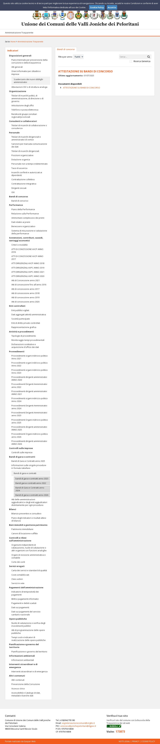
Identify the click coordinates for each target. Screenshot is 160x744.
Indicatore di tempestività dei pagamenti (25, 593)
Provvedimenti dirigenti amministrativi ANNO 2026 (29, 442)
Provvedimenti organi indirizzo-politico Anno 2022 (29, 364)
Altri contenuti (17, 675)
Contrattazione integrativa (23, 183)
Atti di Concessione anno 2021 (25, 280)
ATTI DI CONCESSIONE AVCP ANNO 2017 (27, 257)
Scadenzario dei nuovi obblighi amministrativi (28, 81)
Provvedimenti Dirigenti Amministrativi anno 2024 (29, 407)
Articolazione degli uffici (22, 105)
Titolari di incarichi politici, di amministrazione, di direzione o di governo (27, 98)
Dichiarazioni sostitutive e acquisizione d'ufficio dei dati (25, 345)
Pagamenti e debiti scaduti (23, 603)
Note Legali (124, 741)
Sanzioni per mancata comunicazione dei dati (29, 145)
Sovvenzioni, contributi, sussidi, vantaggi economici (26, 239)
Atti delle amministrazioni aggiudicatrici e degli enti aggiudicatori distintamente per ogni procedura (29, 502)
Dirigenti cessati (18, 188)
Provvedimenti (16, 351)
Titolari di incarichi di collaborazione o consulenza (29, 127)
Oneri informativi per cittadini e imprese (26, 72)
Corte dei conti (18, 562)
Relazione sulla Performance (25, 213)
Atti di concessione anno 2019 (25, 297)
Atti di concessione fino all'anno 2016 (28, 284)
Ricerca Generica (141, 61)
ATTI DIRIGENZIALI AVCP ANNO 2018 (27, 263)
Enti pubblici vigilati (20, 310)
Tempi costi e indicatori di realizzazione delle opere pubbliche (28, 639)
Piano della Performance (23, 209)
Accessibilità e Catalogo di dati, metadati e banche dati (25, 694)
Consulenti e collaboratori (23, 121)
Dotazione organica (20, 159)
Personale (14, 132)
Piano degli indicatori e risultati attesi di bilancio (28, 519)
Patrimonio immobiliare (22, 529)
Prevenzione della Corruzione (25, 684)
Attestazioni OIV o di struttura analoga (29, 87)
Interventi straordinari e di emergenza (23, 665)
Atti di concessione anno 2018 (25, 293)
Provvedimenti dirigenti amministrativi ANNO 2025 (29, 428)
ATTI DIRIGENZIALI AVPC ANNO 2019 (27, 267)
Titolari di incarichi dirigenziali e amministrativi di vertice (26, 138)
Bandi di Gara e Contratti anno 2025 (28, 461)
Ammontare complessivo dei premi (27, 217)
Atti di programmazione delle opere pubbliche (28, 631)
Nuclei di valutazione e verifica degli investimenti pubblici (28, 624)
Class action (17, 579)
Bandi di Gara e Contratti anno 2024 (29, 489)
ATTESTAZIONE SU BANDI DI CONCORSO (81, 87)
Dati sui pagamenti (20, 607)
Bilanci (12, 509)
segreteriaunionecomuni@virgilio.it (78, 723)
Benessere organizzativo (23, 226)
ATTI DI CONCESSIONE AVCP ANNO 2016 (27, 250)
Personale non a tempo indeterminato (29, 163)
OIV (13, 192)
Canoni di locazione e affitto (24, 533)
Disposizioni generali (20, 55)
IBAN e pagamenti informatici (25, 598)
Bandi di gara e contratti (22, 456)
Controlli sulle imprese (21, 448)
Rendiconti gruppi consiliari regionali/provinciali (24, 115)
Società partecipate (20, 318)
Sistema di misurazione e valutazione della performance (29, 232)
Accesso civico (18, 688)
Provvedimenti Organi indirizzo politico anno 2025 (29, 421)
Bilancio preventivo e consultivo (26, 513)
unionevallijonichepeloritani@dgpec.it (78, 726)
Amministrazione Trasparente (19, 32)
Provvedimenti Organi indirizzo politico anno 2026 (29, 435)
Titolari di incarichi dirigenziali (25, 151)
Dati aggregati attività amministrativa (28, 314)
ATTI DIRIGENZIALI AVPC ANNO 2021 (27, 271)
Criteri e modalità (19, 244)
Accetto (112, 7)
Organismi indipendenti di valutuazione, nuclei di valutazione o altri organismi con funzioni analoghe (29, 547)
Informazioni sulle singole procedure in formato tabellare (28, 466)
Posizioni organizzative (22, 155)
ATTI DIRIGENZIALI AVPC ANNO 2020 (27, 276)
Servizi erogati (17, 566)
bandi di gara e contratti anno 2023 (31, 478)
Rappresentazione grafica (23, 327)
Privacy (135, 741)
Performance (16, 205)
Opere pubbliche (18, 618)
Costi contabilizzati (20, 574)
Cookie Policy (148, 741)
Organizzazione (17, 91)
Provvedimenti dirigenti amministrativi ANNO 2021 (29, 393)
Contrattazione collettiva (23, 179)
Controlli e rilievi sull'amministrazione (20, 539)
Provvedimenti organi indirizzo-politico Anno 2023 (29, 371)
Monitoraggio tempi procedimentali (27, 340)
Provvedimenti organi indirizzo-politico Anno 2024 (29, 400)
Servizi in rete (17, 583)
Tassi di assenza (19, 168)
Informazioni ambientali (22, 655)
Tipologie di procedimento (23, 335)
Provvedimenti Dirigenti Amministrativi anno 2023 (29, 414)
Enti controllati (17, 305)
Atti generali (17, 66)
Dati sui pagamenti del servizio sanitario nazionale (25, 613)
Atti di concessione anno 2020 (25, 301)
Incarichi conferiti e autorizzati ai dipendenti (26, 174)
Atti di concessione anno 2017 (25, 289)
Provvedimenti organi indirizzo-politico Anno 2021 (29, 357)
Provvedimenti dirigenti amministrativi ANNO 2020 (29, 378)
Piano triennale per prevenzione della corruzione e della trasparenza (29, 61)
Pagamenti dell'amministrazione (26, 587)
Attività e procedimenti (21, 331)
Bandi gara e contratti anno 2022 (30, 483)
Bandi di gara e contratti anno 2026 (31, 495)
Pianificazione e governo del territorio (24, 646)
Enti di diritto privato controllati (25, 323)
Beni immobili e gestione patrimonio (28, 525)
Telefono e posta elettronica (24, 109)
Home (13, 41)
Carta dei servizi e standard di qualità (29, 570)
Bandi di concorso (18, 196)
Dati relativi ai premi (20, 222)
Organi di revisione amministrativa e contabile (28, 556)
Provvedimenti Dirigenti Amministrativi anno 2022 (29, 385)
